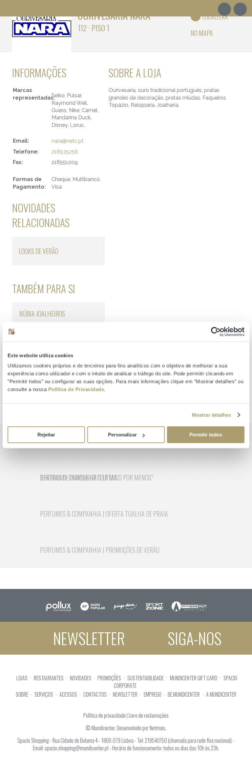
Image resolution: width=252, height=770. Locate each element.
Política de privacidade (104, 715)
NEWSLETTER (125, 694)
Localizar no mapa (209, 18)
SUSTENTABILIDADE (145, 678)
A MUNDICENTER (221, 694)
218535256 (65, 152)
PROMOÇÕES (109, 678)
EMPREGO (152, 694)
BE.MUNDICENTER (184, 694)
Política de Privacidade (76, 389)
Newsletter (87, 638)
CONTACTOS (95, 694)
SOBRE (22, 694)
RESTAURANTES (49, 678)
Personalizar (122, 434)
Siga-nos (192, 638)
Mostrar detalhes (211, 415)
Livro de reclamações (149, 715)
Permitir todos (205, 434)
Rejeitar (46, 434)
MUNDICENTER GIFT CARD (193, 678)
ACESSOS (68, 694)
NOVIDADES (80, 678)
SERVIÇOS (43, 694)
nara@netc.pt (68, 141)
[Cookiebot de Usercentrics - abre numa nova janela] (215, 332)
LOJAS (22, 678)
